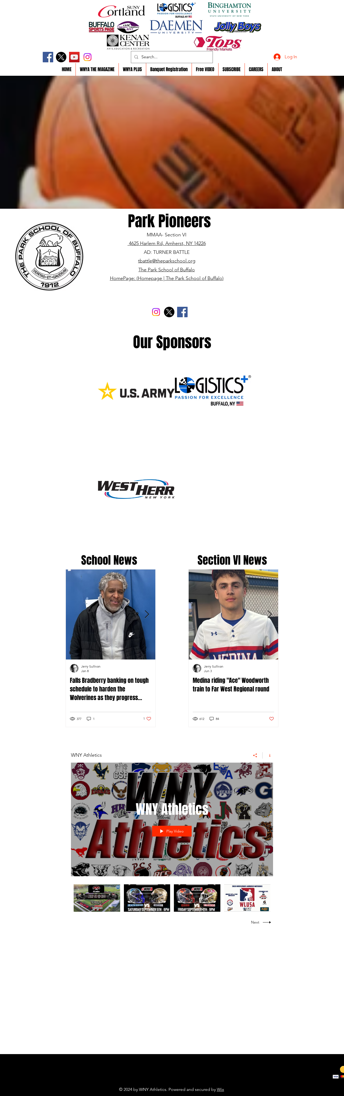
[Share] (255, 755)
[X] (61, 57)
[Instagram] (87, 57)
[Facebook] (48, 57)
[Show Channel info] (268, 755)
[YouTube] (74, 57)
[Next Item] (146, 615)
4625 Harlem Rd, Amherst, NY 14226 (167, 243)
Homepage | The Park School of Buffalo (180, 278)
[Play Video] (97, 898)
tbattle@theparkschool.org (166, 261)
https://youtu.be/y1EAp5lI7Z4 (159, 1081)
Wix (220, 1089)
